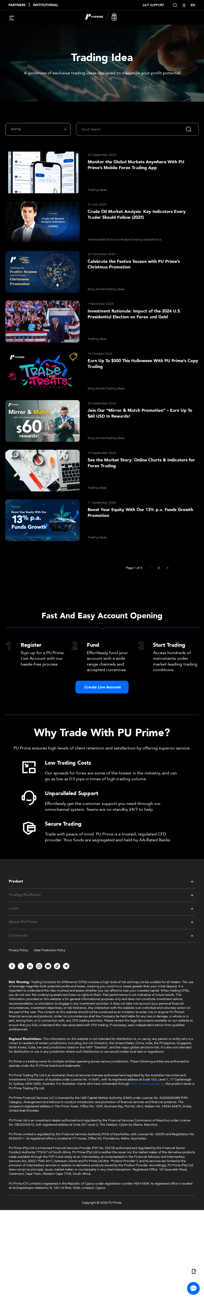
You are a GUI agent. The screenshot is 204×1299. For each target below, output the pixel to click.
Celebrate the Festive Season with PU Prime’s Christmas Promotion (134, 264)
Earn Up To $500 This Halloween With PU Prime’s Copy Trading (143, 364)
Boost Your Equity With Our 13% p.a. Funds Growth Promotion (140, 512)
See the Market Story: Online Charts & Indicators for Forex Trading (141, 463)
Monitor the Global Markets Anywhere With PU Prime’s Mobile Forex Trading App (136, 165)
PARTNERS (17, 5)
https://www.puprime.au (147, 1084)
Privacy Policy (18, 950)
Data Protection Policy (49, 950)
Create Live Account (102, 687)
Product (16, 881)
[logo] (105, 17)
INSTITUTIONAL (45, 5)
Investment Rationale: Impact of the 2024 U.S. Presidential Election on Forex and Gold (134, 314)
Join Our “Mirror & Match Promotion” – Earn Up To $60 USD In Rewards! (140, 413)
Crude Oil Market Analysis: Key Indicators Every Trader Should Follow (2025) (137, 214)
